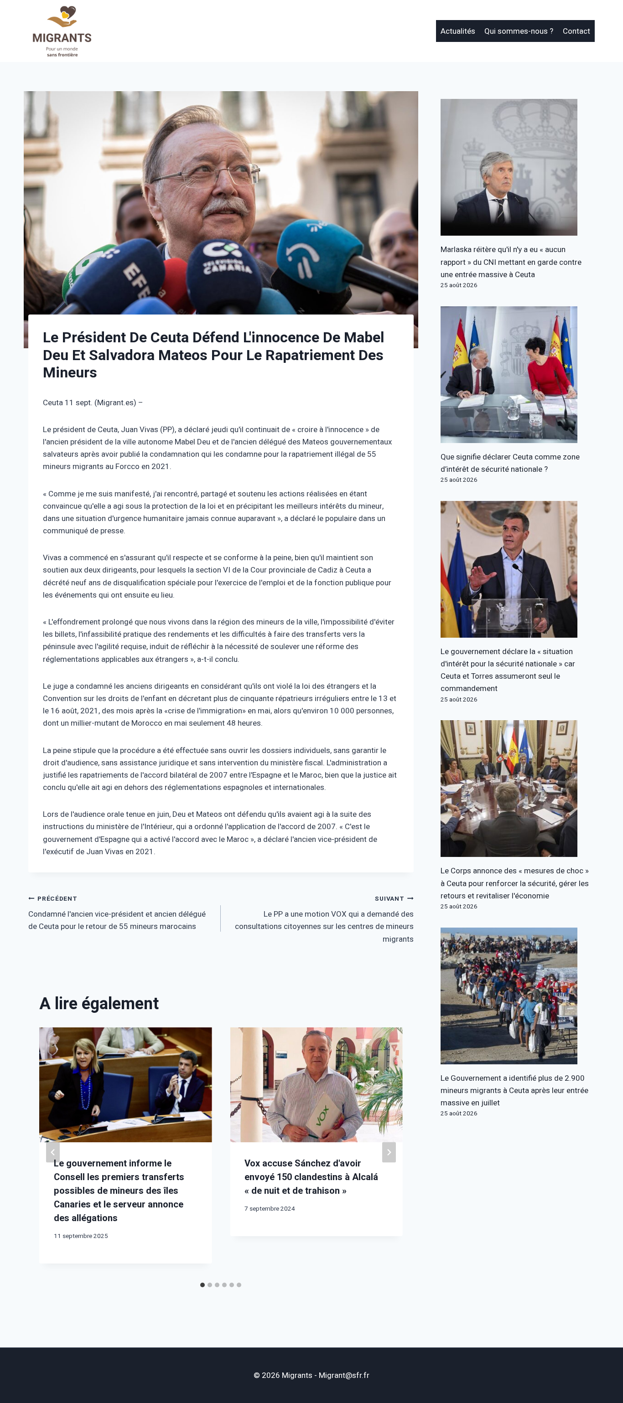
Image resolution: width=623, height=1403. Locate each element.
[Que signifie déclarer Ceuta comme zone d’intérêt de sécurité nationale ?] (518, 374)
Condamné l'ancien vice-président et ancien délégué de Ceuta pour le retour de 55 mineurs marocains (117, 913)
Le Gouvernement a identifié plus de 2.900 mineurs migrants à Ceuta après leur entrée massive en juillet (514, 1091)
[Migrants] (62, 31)
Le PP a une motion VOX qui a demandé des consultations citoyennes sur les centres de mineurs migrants (324, 919)
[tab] (202, 1285)
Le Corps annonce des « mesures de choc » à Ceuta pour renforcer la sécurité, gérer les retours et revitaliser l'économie (515, 883)
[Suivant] (389, 1152)
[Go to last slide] (53, 1152)
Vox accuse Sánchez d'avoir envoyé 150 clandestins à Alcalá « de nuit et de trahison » (311, 1177)
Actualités (458, 31)
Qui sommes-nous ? (518, 31)
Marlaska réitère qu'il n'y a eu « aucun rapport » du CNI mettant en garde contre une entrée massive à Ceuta (511, 262)
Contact (576, 31)
